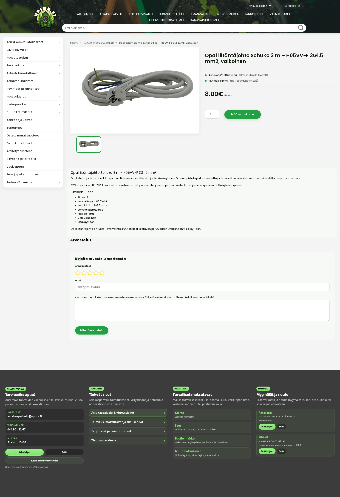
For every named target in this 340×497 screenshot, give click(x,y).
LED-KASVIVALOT (141, 14)
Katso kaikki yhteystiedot (44, 460)
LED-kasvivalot (17, 50)
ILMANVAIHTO (200, 14)
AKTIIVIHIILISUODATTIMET (166, 20)
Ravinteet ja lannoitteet (24, 89)
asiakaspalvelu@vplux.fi (24, 416)
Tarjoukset (14, 128)
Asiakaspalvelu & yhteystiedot (128, 412)
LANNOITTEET (254, 14)
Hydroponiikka (17, 104)
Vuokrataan (15, 166)
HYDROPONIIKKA (227, 14)
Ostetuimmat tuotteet (23, 135)
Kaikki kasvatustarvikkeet (25, 42)
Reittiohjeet (267, 426)
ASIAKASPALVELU (111, 14)
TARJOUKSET (84, 14)
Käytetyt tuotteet (19, 151)
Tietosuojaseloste (128, 440)
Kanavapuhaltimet (20, 81)
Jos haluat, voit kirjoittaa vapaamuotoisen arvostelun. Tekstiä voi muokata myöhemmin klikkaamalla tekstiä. (145, 297)
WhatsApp (24, 452)
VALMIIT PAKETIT (281, 14)
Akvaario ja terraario (21, 159)
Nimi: (78, 280)
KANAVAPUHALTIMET (205, 20)
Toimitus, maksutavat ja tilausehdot (128, 422)
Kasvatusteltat (17, 57)
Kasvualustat (16, 96)
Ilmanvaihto (15, 65)
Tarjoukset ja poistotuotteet (128, 431)
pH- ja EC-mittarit (19, 112)
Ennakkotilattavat (19, 143)
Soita (64, 452)
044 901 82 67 (16, 429)
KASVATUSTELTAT (171, 14)
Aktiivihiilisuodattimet (22, 73)
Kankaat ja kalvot (19, 120)
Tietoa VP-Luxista (19, 182)
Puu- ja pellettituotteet (23, 174)
